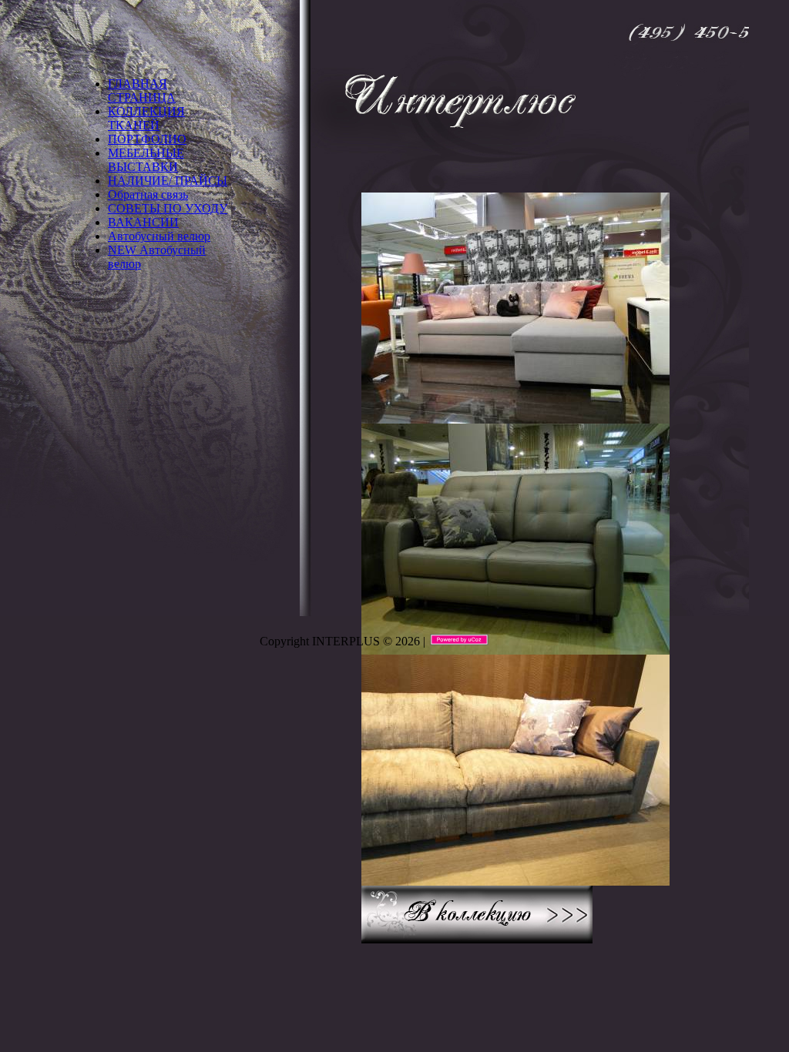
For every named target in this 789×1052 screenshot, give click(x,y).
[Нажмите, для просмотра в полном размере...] (515, 416)
